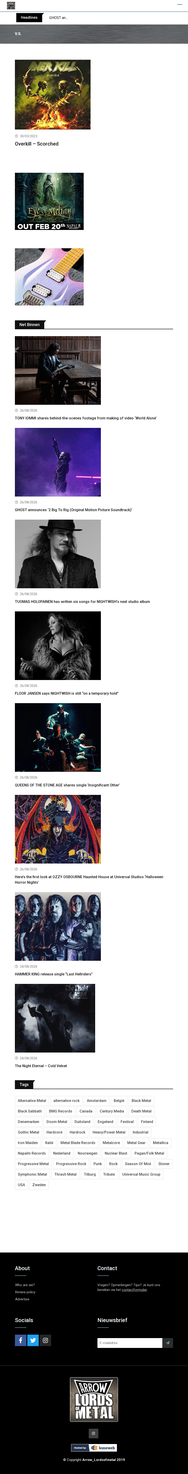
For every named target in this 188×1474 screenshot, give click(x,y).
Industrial (140, 1132)
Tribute (109, 1174)
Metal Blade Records (78, 1143)
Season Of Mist (138, 1164)
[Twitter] (33, 1340)
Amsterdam (96, 1101)
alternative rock (66, 1101)
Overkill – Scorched (36, 144)
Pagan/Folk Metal (149, 1153)
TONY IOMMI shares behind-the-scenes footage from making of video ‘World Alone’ (86, 418)
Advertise (22, 1299)
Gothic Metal (28, 1132)
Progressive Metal (33, 1164)
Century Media (112, 1111)
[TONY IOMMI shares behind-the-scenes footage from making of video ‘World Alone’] (94, 371)
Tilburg (90, 1174)
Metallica (160, 1143)
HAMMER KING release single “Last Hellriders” (54, 974)
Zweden (39, 1185)
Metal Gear (136, 1143)
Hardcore (54, 1132)
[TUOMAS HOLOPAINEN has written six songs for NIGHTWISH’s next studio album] (94, 554)
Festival (127, 1122)
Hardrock (77, 1132)
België (119, 1101)
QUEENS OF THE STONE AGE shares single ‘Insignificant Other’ (67, 785)
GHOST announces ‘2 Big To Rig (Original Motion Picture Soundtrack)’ (104, 18)
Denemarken (28, 1122)
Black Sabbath (30, 1111)
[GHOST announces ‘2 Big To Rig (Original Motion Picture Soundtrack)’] (94, 463)
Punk (98, 1164)
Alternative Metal (32, 1101)
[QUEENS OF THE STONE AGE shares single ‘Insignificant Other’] (94, 738)
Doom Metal (57, 1122)
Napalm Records (32, 1153)
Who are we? (25, 1285)
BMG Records (60, 1111)
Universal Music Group (141, 1174)
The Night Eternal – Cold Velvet (41, 1066)
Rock (113, 1164)
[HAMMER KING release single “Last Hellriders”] (94, 927)
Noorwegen (87, 1153)
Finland (147, 1122)
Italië (49, 1143)
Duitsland (82, 1122)
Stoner (164, 1164)
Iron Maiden (28, 1143)
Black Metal (141, 1101)
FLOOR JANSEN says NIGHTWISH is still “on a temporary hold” (67, 693)
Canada (86, 1111)
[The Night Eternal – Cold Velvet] (94, 1019)
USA (21, 1185)
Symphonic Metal (32, 1174)
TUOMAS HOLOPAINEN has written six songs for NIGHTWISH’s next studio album (82, 601)
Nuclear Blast (116, 1153)
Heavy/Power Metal (109, 1132)
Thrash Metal (65, 1174)
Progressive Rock (71, 1164)
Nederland (61, 1153)
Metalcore (111, 1143)
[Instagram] (45, 1340)
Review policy (25, 1292)
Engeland (105, 1122)
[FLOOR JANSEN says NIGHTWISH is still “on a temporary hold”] (94, 646)
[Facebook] (20, 1340)
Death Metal (141, 1111)
